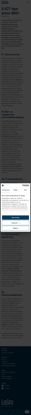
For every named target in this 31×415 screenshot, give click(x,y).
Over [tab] (25, 190)
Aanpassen (15, 222)
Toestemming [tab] (5, 190)
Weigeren (15, 228)
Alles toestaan (15, 217)
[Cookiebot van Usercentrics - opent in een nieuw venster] (22, 185)
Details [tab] (15, 190)
